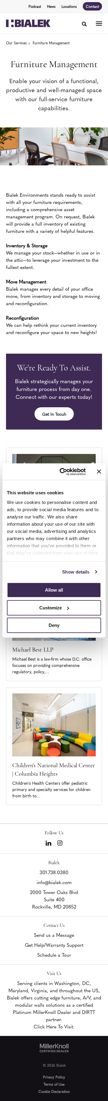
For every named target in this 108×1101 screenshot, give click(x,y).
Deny (54, 625)
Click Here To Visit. (54, 1026)
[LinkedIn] (48, 843)
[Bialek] (28, 23)
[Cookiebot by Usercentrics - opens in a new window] (63, 472)
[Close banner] (99, 472)
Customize (50, 607)
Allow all (54, 590)
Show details (75, 571)
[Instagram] (59, 843)
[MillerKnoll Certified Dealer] (54, 1048)
